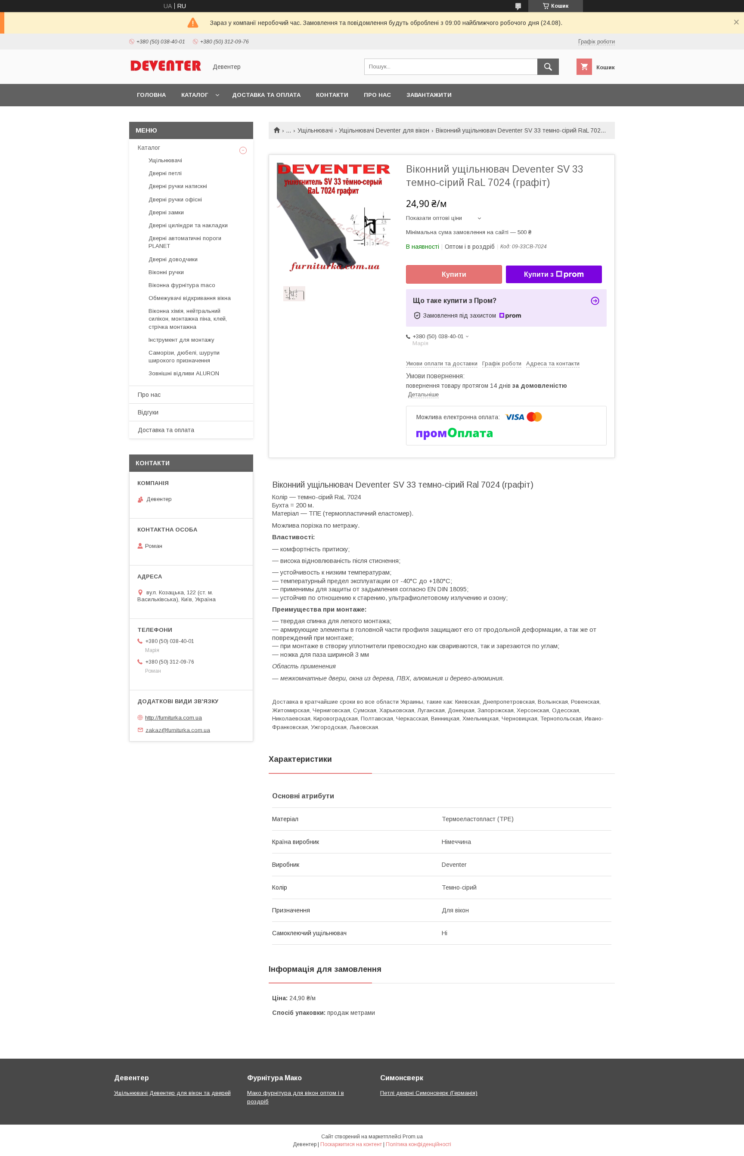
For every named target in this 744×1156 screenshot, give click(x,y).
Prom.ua (413, 1137)
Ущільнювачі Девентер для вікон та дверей (172, 1093)
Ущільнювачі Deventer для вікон (384, 130)
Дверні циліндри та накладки (188, 225)
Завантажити (429, 95)
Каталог (194, 95)
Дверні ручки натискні (178, 186)
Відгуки (148, 412)
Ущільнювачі (315, 130)
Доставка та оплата (266, 95)
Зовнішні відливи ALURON (184, 373)
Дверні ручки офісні (175, 199)
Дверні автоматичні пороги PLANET (185, 242)
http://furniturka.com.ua (173, 717)
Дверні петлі (165, 173)
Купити (454, 274)
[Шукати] (548, 67)
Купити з (539, 274)
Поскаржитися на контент (351, 1144)
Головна (151, 95)
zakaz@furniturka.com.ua (178, 729)
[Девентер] (165, 72)
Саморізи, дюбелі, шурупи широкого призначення (184, 356)
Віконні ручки (166, 272)
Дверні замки (166, 212)
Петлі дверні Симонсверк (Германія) (428, 1093)
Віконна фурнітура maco (182, 285)
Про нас (377, 95)
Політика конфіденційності (418, 1144)
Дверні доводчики (173, 259)
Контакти (332, 95)
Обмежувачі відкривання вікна (190, 298)
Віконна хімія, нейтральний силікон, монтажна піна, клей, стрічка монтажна (188, 319)
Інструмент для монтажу (181, 340)
